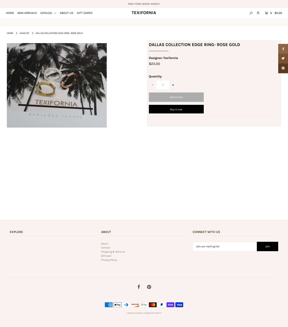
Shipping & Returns (113, 251)
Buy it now (176, 109)
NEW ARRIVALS (27, 13)
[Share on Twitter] (283, 58)
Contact (105, 247)
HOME (10, 13)
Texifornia (144, 12)
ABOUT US (66, 13)
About (104, 243)
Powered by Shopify (152, 313)
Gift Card (106, 255)
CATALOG (46, 13)
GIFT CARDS (84, 13)
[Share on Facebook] (283, 49)
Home (10, 33)
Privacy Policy (109, 259)
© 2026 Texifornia (134, 313)
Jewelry (24, 33)
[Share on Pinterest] (283, 68)
